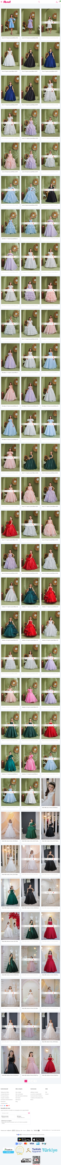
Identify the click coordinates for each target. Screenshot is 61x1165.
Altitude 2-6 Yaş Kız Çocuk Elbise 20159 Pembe (32, 707)
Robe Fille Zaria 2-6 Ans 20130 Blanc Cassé (11, 841)
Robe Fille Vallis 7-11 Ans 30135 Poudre (50, 1008)
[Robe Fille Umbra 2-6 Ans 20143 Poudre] (30, 1060)
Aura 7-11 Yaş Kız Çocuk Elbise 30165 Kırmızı (11, 540)
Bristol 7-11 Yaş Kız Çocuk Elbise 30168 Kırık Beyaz (33, 439)
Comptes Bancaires (5, 1094)
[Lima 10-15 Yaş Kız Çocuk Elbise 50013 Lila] (30, 22)
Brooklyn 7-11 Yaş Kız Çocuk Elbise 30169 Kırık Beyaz (33, 372)
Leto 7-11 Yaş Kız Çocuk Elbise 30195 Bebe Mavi (12, 205)
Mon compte (18, 1092)
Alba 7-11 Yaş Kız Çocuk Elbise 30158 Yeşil (11, 740)
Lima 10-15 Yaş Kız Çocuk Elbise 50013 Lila (31, 38)
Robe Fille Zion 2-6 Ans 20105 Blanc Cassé (51, 807)
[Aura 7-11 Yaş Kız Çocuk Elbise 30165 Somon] (30, 491)
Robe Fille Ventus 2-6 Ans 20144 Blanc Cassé (12, 1008)
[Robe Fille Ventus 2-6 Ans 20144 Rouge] (50, 959)
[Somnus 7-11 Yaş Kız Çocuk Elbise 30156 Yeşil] (10, 759)
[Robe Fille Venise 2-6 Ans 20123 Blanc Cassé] (30, 993)
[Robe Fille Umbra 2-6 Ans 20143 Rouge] (50, 1060)
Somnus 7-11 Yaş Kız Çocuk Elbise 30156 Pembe (32, 774)
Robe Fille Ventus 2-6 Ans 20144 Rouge (50, 975)
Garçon (47, 1094)
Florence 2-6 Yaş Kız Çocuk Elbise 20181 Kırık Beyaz (13, 305)
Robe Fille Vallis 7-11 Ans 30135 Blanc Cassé (11, 1041)
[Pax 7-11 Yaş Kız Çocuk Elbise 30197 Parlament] (10, 89)
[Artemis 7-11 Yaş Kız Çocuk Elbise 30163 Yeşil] (30, 591)
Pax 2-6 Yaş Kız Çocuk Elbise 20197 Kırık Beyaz (12, 71)
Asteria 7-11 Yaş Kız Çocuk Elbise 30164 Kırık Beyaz (13, 606)
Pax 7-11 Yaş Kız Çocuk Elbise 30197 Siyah (31, 104)
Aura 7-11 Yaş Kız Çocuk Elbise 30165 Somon (32, 506)
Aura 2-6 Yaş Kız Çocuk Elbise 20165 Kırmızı (31, 573)
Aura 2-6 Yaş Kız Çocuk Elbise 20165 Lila (10, 573)
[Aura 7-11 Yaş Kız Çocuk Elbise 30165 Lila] (50, 491)
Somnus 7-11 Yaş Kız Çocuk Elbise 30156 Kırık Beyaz (33, 807)
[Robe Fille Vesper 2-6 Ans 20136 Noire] (30, 892)
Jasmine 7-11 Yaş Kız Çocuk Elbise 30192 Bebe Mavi (13, 238)
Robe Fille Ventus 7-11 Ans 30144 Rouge (51, 941)
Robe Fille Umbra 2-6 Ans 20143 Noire (10, 1075)
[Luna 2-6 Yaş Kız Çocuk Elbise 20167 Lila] (30, 156)
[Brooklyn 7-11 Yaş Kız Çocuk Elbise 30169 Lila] (10, 357)
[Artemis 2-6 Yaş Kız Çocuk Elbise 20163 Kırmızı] (30, 625)
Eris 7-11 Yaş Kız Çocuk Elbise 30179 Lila (31, 305)
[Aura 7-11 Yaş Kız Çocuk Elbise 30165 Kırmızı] (10, 524)
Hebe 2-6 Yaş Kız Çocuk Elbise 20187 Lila (11, 272)
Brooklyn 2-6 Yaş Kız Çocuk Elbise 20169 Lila (31, 406)
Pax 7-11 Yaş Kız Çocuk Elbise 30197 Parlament (12, 104)
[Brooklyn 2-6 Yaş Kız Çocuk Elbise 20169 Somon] (10, 391)
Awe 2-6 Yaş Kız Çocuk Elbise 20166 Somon (11, 506)
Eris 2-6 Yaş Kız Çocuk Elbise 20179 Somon (51, 305)
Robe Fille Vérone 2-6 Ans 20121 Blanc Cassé (12, 941)
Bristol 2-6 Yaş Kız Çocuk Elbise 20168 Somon (12, 473)
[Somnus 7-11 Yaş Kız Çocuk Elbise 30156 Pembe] (30, 759)
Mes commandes (19, 1094)
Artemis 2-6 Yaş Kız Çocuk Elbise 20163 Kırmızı (32, 640)
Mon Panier (18, 1097)
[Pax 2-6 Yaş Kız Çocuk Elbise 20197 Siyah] (30, 56)
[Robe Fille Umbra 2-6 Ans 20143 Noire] (10, 1060)
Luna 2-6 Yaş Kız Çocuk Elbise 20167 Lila (31, 171)
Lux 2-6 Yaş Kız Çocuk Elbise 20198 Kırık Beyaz (12, 138)
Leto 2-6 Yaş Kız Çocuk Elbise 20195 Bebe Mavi (32, 205)
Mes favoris (18, 1099)
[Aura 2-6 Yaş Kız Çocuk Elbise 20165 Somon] (50, 524)
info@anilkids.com (21, 1117)
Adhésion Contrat (34, 1092)
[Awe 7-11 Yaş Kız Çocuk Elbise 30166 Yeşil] (30, 457)
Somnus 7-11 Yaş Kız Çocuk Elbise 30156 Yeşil (12, 774)
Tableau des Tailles (5, 1092)
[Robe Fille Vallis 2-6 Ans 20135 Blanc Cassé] (50, 1026)
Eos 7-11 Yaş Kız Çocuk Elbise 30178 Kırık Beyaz (32, 339)
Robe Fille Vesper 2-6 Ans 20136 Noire (30, 908)
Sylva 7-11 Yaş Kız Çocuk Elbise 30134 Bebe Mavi (13, 807)
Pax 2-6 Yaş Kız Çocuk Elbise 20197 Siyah (31, 71)
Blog (17, 1101)
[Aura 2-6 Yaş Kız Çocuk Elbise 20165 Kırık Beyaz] (50, 558)
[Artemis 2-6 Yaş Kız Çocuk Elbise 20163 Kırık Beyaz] (50, 625)
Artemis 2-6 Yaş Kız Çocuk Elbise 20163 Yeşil (11, 640)
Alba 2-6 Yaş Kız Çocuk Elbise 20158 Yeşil (31, 740)
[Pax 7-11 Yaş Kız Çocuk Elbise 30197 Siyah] (30, 89)
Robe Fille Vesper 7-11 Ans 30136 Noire (50, 874)
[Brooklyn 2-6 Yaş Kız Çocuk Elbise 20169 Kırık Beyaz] (50, 391)
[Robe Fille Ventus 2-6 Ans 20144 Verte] (10, 959)
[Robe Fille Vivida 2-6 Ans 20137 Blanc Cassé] (10, 859)
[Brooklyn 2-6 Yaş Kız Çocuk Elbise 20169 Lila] (30, 391)
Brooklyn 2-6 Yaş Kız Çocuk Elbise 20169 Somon (12, 406)
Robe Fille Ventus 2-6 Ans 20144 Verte (10, 975)
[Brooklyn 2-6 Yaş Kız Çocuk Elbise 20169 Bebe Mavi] (10, 424)
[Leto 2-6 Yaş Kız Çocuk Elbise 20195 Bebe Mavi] (30, 190)
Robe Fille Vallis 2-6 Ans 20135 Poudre (30, 1041)
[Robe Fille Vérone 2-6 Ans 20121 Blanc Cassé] (10, 926)
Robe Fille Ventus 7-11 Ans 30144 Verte (30, 941)
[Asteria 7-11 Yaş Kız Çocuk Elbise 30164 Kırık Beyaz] (10, 591)
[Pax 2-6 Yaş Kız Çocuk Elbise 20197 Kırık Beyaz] (10, 56)
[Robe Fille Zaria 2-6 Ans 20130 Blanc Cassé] (10, 826)
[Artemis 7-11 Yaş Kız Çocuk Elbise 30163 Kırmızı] (50, 591)
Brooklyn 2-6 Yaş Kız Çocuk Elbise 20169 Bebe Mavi (13, 439)
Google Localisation (5, 1097)
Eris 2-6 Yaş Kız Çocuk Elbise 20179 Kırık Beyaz (12, 339)
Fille (46, 1092)
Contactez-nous (4, 1103)
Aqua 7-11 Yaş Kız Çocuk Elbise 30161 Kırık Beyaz (33, 673)
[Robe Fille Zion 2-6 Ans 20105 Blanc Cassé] (50, 792)
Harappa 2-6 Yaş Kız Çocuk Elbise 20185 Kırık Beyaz (33, 272)
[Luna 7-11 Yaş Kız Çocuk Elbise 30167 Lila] (30, 123)
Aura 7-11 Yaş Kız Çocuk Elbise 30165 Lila (51, 506)
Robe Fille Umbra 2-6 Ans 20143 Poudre (31, 1075)
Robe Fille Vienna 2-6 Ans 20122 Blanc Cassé (32, 874)
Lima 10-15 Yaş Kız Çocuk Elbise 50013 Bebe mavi (13, 38)
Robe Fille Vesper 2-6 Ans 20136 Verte (10, 908)
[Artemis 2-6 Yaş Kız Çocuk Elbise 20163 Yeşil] (10, 625)
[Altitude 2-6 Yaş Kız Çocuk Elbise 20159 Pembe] (30, 692)
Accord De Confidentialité (35, 1094)
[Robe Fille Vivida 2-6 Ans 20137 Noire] (50, 826)
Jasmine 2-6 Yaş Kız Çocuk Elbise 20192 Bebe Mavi (33, 238)
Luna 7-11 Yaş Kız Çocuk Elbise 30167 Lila (31, 138)
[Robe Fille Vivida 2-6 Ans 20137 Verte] (30, 826)
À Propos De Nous (5, 1096)
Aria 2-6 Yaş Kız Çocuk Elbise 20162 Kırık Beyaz (12, 673)
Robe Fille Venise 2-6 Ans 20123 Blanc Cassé (32, 1008)
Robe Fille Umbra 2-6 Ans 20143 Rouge (50, 1075)
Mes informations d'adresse (21, 1096)
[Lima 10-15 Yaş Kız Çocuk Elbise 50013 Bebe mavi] (10, 22)
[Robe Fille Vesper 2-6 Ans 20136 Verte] (10, 892)
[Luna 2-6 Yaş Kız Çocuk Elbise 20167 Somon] (10, 156)
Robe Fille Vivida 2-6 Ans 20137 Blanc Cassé (11, 874)
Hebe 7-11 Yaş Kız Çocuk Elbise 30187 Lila (51, 238)
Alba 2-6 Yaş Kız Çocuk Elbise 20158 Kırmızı (51, 740)
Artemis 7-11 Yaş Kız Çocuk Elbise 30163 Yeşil (32, 606)
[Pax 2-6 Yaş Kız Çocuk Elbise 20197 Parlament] (50, 56)
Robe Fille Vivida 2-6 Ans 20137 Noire (50, 841)
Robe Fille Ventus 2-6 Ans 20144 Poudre (31, 975)
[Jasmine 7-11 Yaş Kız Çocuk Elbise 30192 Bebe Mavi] (10, 223)
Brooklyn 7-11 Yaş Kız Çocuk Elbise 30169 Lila (12, 372)
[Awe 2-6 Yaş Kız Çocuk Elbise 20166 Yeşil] (50, 457)
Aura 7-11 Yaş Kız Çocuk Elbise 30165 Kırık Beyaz (33, 540)
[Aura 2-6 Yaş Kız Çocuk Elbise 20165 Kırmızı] (30, 558)
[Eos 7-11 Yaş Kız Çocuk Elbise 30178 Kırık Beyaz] (30, 324)
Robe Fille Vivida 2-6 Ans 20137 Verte (30, 841)
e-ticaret (30, 1134)
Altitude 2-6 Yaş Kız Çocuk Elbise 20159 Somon (12, 707)
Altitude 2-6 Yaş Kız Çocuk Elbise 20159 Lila (51, 707)
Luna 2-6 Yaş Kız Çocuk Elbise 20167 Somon (11, 171)
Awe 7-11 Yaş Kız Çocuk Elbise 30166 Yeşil (31, 473)
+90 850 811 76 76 (5, 1117)
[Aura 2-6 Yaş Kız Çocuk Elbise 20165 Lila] (10, 558)
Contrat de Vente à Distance (36, 1096)
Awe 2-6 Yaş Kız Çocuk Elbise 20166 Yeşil (51, 473)
